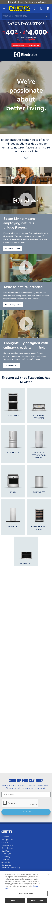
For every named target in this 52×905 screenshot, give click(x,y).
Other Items (6, 848)
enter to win (34, 45)
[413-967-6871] (41, 8)
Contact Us (6, 865)
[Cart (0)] (48, 8)
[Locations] (34, 8)
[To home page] (19, 8)
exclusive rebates (19, 45)
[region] (26, 888)
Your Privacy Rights (25, 893)
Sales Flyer (6, 854)
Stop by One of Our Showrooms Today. (28, 2)
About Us (5, 862)
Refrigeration (7, 840)
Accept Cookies (37, 900)
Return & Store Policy (10, 868)
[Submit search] (46, 16)
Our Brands (6, 851)
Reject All (15, 900)
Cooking (5, 842)
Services (5, 859)
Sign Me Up (26, 812)
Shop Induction (11, 365)
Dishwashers (7, 845)
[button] (4, 8)
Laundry (5, 837)
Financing (5, 856)
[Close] (48, 874)
